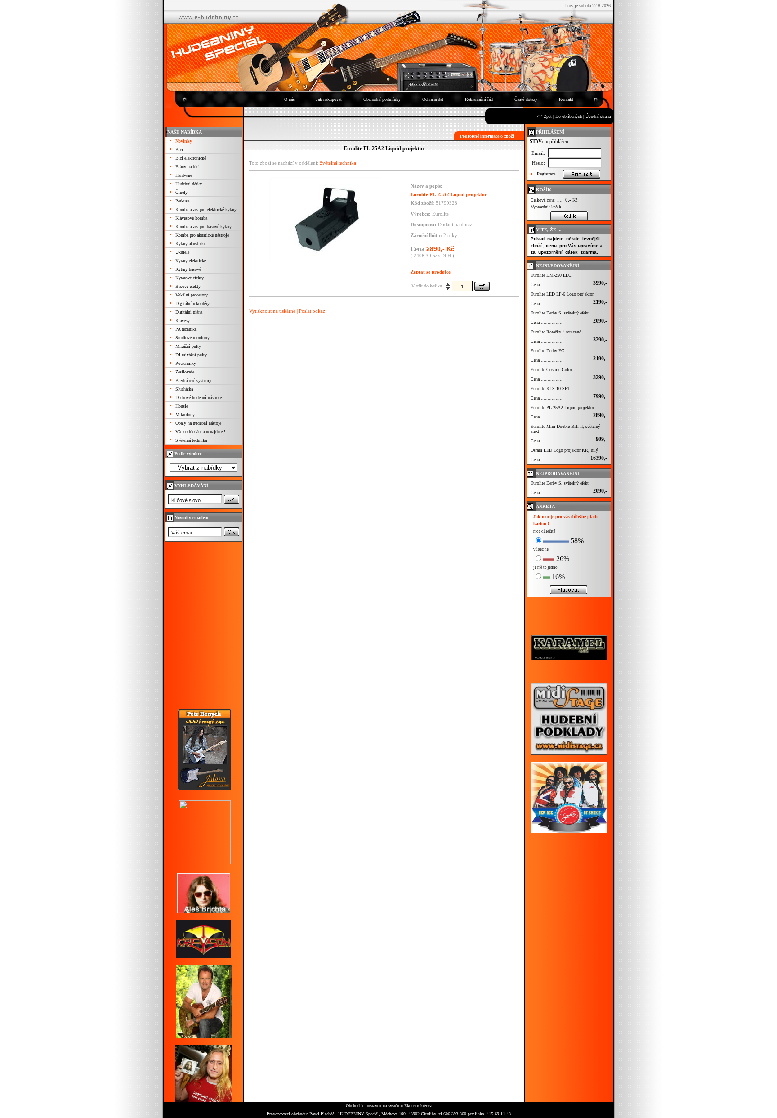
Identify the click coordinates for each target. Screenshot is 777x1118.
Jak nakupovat (329, 99)
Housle (181, 406)
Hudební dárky (188, 183)
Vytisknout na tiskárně (272, 311)
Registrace (546, 173)
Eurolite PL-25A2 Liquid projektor (562, 407)
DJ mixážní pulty (191, 354)
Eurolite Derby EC (547, 350)
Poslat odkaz (312, 311)
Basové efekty (188, 286)
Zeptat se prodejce (431, 271)
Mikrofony (185, 414)
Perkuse (182, 200)
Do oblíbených (568, 116)
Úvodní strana (598, 116)
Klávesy (182, 320)
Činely (181, 192)
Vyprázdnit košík (546, 206)
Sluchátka (184, 388)
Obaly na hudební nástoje (198, 423)
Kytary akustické (190, 243)
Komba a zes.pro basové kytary (203, 226)
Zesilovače (184, 371)
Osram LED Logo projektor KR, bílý (564, 450)
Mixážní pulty (188, 346)
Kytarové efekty (189, 277)
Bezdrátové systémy (193, 380)
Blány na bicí (187, 166)
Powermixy (185, 363)
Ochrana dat (432, 99)
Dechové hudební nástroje (198, 397)
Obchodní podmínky (382, 99)
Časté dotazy (525, 99)
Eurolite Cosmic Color (551, 369)
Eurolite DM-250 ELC (551, 275)
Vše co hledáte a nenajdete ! (200, 431)
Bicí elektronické (190, 158)
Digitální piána (188, 312)
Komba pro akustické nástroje (202, 235)
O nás (289, 99)
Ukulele (182, 252)
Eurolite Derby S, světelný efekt (560, 312)
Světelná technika (191, 440)
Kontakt (566, 99)
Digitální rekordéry (192, 303)
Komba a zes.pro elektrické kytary (206, 209)
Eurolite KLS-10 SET (550, 388)
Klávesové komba (191, 218)
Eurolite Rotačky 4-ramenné (556, 331)
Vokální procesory (191, 294)
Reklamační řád (479, 99)
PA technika (185, 329)
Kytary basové (188, 269)
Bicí (179, 149)
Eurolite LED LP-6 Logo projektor (562, 294)
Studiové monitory (192, 337)
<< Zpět (544, 116)
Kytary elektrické (190, 260)
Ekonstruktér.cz (418, 1105)
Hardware (183, 175)
